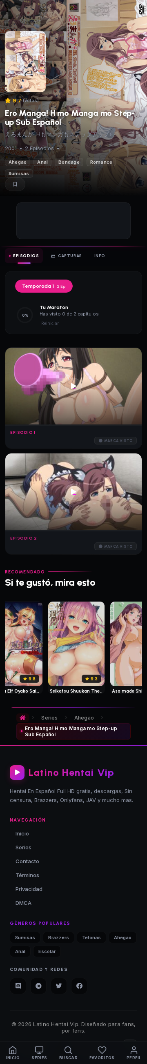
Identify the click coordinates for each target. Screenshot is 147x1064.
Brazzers (58, 937)
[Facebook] (79, 986)
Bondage (69, 162)
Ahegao (18, 162)
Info (99, 255)
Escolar (47, 951)
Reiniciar (50, 323)
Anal (42, 162)
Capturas (70, 255)
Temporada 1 (44, 286)
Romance (101, 162)
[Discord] (18, 986)
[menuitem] (12, 1052)
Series (49, 718)
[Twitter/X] (59, 986)
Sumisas (19, 173)
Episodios (26, 255)
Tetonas (91, 937)
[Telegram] (38, 986)
